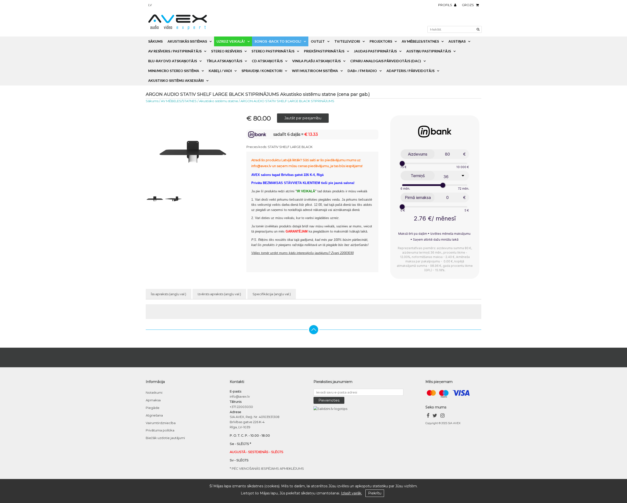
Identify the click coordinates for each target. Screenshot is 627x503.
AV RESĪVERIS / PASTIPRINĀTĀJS (175, 51)
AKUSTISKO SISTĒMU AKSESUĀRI (176, 80)
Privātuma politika (160, 430)
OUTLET (318, 41)
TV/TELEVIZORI (347, 41)
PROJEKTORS (381, 41)
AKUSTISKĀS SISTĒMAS (187, 41)
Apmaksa (153, 400)
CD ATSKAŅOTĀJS (267, 61)
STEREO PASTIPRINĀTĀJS (273, 51)
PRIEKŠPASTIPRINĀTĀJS (324, 51)
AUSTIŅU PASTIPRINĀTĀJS (428, 51)
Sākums (155, 41)
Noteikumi (154, 392)
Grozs (468, 5)
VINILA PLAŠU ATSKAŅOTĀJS (316, 61)
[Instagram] (442, 416)
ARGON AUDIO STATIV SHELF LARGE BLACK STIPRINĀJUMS (287, 101)
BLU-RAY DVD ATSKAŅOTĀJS (172, 61)
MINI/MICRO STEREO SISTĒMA (173, 71)
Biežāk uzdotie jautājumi (165, 438)
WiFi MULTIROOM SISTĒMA (315, 71)
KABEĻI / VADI (220, 71)
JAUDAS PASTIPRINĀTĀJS (375, 51)
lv (150, 5)
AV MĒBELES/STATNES (420, 41)
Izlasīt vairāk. (351, 493)
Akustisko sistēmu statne (218, 101)
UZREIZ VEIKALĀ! (231, 41)
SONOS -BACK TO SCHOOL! (277, 41)
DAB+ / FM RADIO (362, 71)
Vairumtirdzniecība (161, 423)
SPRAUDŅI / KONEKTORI (261, 71)
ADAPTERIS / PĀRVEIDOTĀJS (410, 71)
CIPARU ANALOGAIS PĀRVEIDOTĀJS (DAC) (385, 61)
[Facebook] (428, 416)
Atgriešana (154, 415)
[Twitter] (435, 416)
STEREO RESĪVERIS (226, 51)
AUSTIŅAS (457, 41)
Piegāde (152, 408)
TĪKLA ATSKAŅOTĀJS (224, 61)
